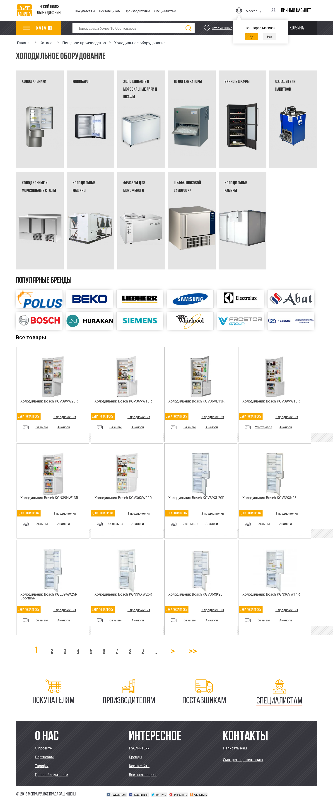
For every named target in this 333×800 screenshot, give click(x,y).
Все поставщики (143, 774)
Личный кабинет (296, 10)
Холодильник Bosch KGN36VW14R (271, 594)
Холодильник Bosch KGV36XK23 (195, 594)
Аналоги (63, 427)
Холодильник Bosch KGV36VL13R (196, 401)
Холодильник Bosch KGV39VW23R (49, 401)
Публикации (139, 748)
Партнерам (44, 756)
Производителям (137, 11)
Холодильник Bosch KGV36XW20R (123, 497)
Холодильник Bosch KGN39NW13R (49, 497)
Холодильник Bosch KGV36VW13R (123, 401)
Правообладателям (51, 774)
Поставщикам (109, 11)
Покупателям (85, 11)
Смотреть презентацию (243, 759)
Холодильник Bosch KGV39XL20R (196, 497)
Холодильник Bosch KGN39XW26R (123, 594)
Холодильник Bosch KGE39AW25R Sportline (48, 596)
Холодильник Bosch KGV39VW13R (271, 401)
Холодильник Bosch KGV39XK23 (269, 497)
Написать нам (235, 748)
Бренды (135, 756)
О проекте (43, 748)
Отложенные (222, 28)
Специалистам (165, 11)
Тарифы (41, 765)
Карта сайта (139, 765)
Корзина (297, 28)
